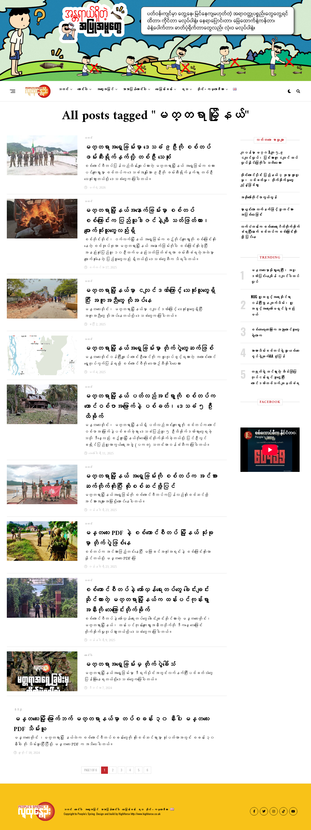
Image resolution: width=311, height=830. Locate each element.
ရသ (184, 89)
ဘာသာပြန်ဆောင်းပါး (134, 89)
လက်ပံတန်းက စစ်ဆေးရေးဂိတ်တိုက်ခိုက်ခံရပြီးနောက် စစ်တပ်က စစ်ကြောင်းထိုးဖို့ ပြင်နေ (270, 231)
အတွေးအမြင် (105, 89)
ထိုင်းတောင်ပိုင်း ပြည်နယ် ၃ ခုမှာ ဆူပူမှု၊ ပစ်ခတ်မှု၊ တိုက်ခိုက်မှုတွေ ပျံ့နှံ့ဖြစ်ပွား (269, 180)
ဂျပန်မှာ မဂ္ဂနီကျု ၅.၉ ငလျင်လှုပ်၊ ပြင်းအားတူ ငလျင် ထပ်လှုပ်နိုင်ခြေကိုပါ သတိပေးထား (269, 157)
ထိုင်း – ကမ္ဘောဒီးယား (210, 89)
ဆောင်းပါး (82, 89)
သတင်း (63, 89)
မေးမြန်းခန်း (163, 89)
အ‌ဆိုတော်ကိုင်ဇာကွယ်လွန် (258, 197)
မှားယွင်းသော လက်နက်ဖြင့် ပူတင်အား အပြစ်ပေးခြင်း (266, 211)
